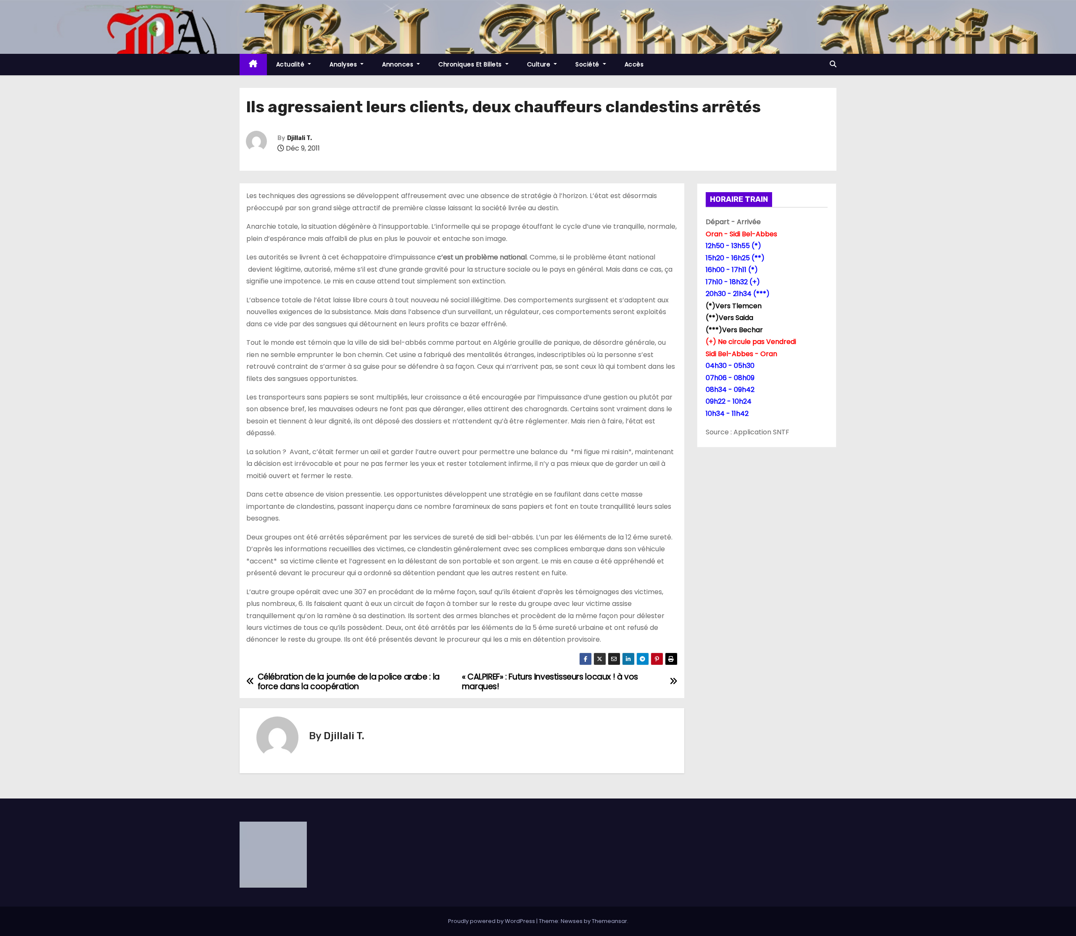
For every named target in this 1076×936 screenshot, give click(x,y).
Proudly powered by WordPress (492, 921)
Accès (634, 64)
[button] (833, 64)
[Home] (253, 64)
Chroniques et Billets (471, 64)
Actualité (291, 64)
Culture (539, 64)
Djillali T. (299, 138)
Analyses (344, 64)
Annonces (398, 64)
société (588, 64)
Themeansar (609, 921)
